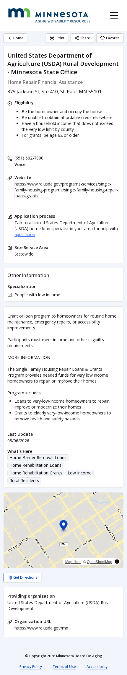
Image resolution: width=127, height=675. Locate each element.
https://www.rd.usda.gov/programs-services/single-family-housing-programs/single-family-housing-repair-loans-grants (66, 190)
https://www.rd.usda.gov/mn (41, 628)
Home (18, 37)
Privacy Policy (30, 666)
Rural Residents (24, 480)
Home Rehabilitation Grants (35, 473)
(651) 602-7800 (28, 158)
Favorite (113, 37)
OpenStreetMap (99, 561)
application (24, 234)
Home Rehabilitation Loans (35, 465)
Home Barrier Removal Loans (37, 457)
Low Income (80, 473)
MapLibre (73, 561)
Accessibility (97, 666)
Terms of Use (64, 666)
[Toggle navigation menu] (114, 15)
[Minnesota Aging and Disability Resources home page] (49, 15)
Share (85, 37)
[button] (64, 526)
